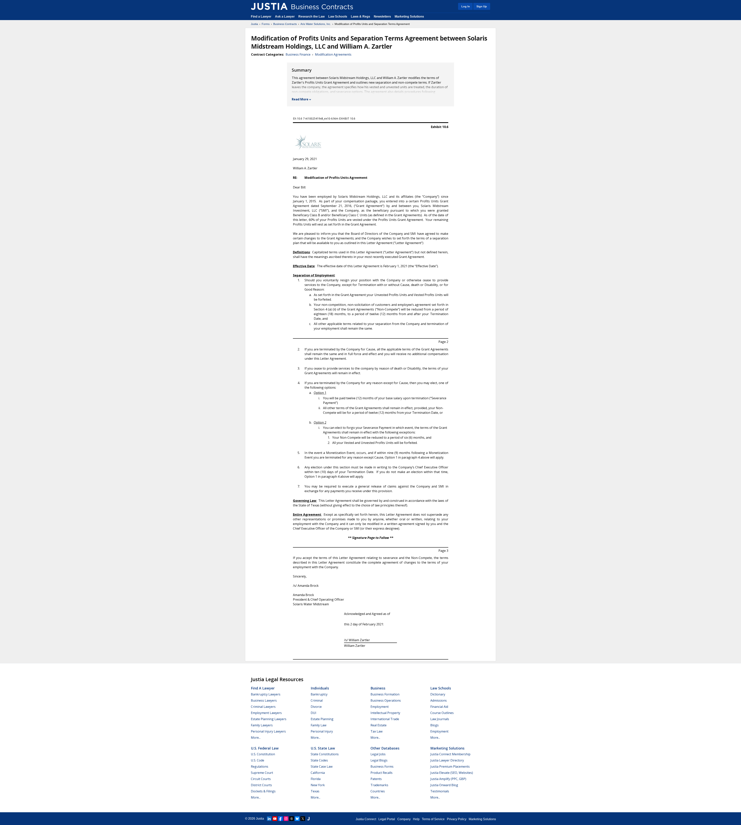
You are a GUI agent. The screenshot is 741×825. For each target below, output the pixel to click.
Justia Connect (366, 819)
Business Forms (381, 766)
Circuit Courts (261, 779)
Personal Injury (322, 731)
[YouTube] (274, 818)
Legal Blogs (378, 760)
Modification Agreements (333, 54)
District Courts (261, 785)
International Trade (384, 719)
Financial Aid (439, 707)
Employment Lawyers (266, 713)
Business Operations (385, 700)
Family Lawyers (262, 725)
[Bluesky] (297, 818)
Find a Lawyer (261, 16)
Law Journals (439, 719)
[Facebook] (280, 818)
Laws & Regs (360, 16)
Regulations (259, 766)
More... (256, 737)
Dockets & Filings (263, 791)
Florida (316, 779)
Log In (465, 6)
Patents (376, 779)
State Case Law (321, 766)
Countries (377, 791)
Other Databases (384, 748)
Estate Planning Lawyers (268, 719)
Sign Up (481, 6)
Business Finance (298, 54)
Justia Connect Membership (450, 754)
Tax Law (376, 731)
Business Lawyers (264, 700)
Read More (300, 99)
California (318, 773)
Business (377, 688)
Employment (379, 707)
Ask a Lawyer (285, 16)
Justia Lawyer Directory (447, 760)
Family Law (318, 725)
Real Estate (378, 725)
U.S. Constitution (263, 754)
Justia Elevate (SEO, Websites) (451, 773)
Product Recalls (381, 773)
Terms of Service (433, 819)
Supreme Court (262, 773)
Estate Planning (322, 719)
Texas (315, 791)
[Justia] (269, 6)
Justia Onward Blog (444, 785)
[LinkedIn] (269, 818)
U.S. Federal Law (265, 748)
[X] (302, 818)
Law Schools (337, 16)
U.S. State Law (323, 748)
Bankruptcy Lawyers (265, 694)
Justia (254, 23)
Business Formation (384, 694)
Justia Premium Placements (450, 766)
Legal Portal (386, 819)
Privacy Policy (456, 819)
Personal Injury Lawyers (268, 731)
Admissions (438, 700)
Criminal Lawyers (263, 707)
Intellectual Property (385, 713)
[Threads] (291, 818)
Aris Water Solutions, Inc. (315, 23)
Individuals (320, 688)
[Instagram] (286, 818)
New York (318, 785)
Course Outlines (442, 713)
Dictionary (437, 694)
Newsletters (382, 16)
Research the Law (311, 16)
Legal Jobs (378, 754)
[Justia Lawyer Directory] (308, 818)
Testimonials (439, 791)
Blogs (434, 725)
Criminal (317, 700)
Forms (266, 23)
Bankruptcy (319, 694)
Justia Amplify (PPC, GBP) (448, 779)
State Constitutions (325, 754)
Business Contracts (285, 23)
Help (416, 819)
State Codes (319, 760)
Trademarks (379, 785)
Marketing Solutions (409, 16)
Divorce (316, 707)
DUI (313, 713)
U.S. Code (257, 760)
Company (404, 819)
